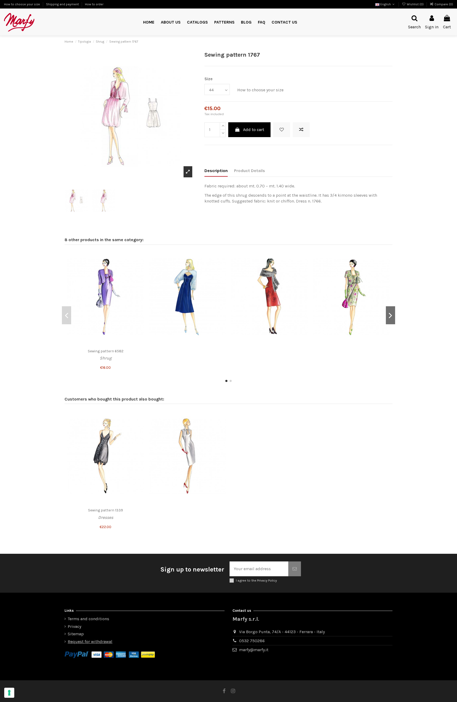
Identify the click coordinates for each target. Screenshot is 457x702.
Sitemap (76, 633)
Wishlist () (415, 4)
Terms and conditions (88, 618)
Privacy (74, 626)
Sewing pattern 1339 (105, 510)
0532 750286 (252, 640)
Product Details (249, 170)
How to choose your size (22, 4)
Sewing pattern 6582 (106, 351)
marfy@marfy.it (253, 649)
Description (216, 170)
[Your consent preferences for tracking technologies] (9, 693)
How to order (94, 4)
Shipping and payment (63, 4)
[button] (224, 22)
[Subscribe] (294, 568)
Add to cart (253, 129)
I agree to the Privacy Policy (256, 580)
